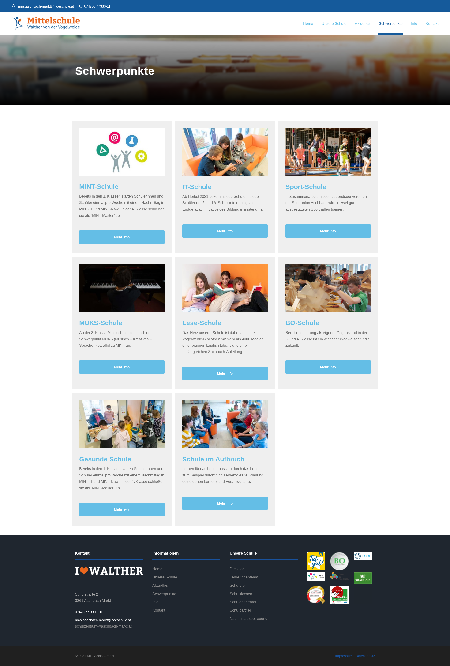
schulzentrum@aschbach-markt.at (103, 626)
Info (414, 24)
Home (308, 24)
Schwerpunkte (391, 24)
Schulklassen (241, 594)
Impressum (344, 656)
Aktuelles (362, 24)
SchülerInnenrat (243, 602)
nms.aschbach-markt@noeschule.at (103, 620)
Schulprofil (239, 585)
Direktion (237, 569)
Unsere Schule (334, 24)
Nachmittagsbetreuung (248, 618)
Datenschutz (365, 656)
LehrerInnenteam (244, 577)
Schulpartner (240, 610)
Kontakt (432, 24)
